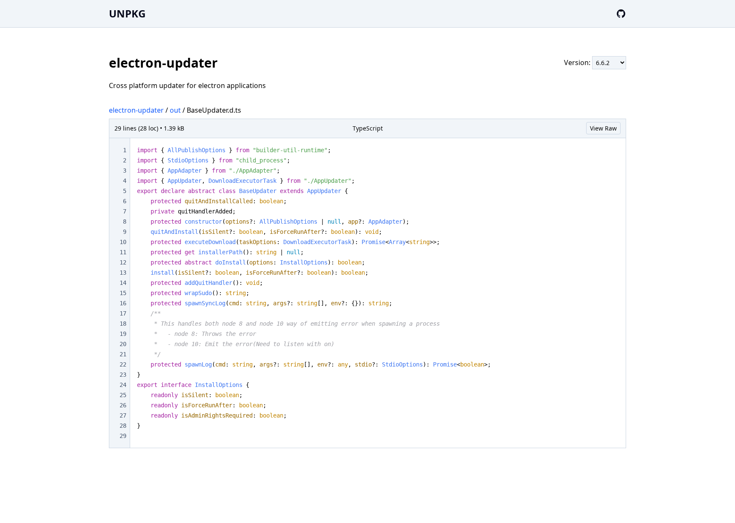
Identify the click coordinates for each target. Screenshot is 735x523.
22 (123, 364)
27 (123, 415)
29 (123, 435)
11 (123, 252)
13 (123, 272)
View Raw (603, 128)
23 (123, 374)
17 (123, 313)
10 (123, 242)
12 (123, 262)
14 (123, 282)
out (175, 110)
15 (123, 293)
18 (123, 323)
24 (123, 384)
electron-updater (136, 110)
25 (123, 395)
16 (123, 303)
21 (123, 354)
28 (123, 425)
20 (123, 344)
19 (123, 333)
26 (123, 405)
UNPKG (127, 13)
